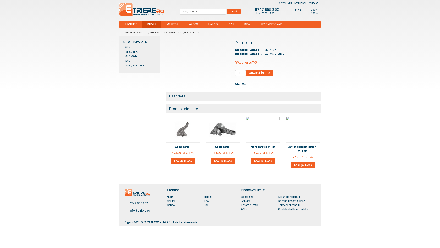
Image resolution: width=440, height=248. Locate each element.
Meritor (172, 24)
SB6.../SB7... (183, 33)
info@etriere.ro (139, 210)
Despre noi (300, 3)
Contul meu (285, 3)
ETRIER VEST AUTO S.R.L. (159, 222)
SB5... (128, 47)
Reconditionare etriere (291, 201)
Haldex (213, 24)
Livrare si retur (249, 205)
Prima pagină (130, 33)
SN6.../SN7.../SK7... (135, 65)
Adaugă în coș (259, 73)
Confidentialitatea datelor (293, 209)
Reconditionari (272, 24)
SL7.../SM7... (132, 56)
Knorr (151, 24)
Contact (313, 3)
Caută (234, 11)
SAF (231, 24)
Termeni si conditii (289, 205)
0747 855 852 (138, 203)
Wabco (193, 24)
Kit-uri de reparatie (289, 196)
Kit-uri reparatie (167, 33)
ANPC (244, 209)
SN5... (128, 61)
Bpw (247, 24)
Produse (131, 24)
